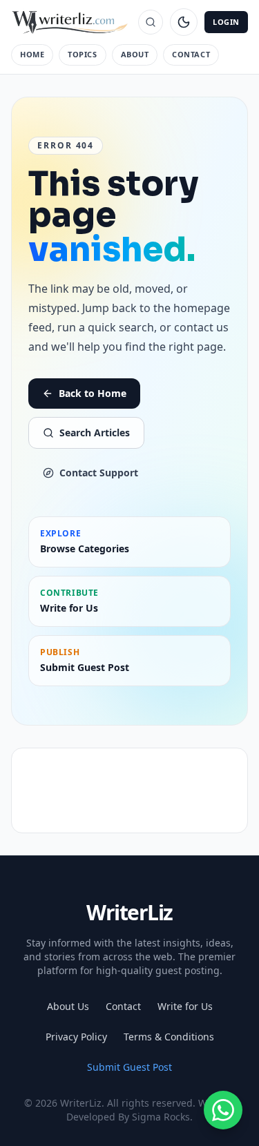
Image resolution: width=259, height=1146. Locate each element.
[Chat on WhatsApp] (223, 1110)
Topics (82, 54)
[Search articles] (150, 22)
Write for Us (185, 1006)
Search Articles (94, 432)
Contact (191, 54)
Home (32, 54)
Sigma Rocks (161, 1116)
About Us (68, 1006)
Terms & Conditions (169, 1036)
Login (226, 22)
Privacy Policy (76, 1036)
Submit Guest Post (129, 1067)
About (135, 54)
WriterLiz (129, 912)
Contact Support (98, 472)
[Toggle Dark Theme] (184, 22)
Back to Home (92, 393)
